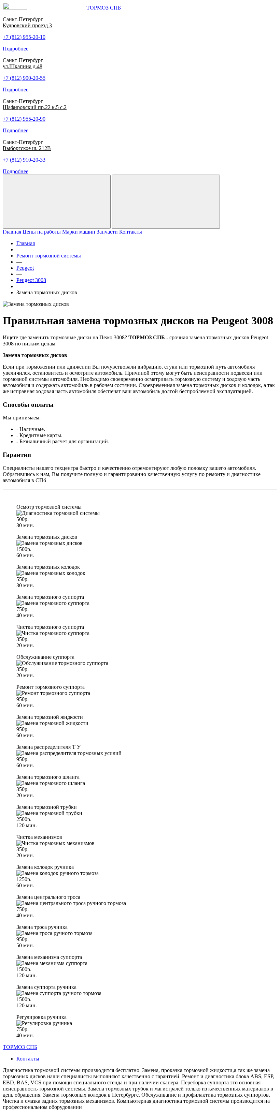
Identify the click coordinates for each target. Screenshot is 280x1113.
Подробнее (15, 48)
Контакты (130, 232)
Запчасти (107, 232)
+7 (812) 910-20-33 (24, 160)
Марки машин (78, 232)
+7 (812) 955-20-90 (24, 119)
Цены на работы (42, 232)
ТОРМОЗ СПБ (20, 1047)
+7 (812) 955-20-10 (24, 37)
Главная (12, 232)
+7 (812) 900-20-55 (24, 78)
